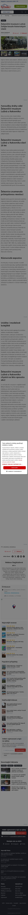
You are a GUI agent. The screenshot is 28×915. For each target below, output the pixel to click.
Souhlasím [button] (14, 467)
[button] (14, 464)
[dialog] (14, 457)
